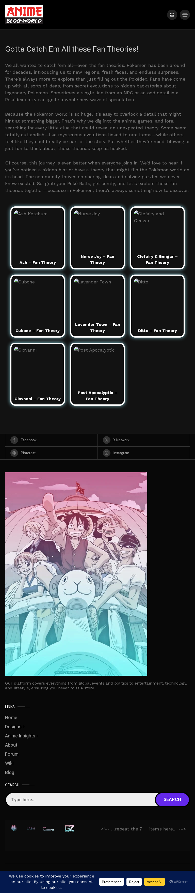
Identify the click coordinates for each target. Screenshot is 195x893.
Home (11, 717)
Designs (13, 726)
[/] (172, 15)
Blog (9, 772)
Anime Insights (20, 736)
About (11, 745)
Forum (12, 754)
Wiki (9, 763)
